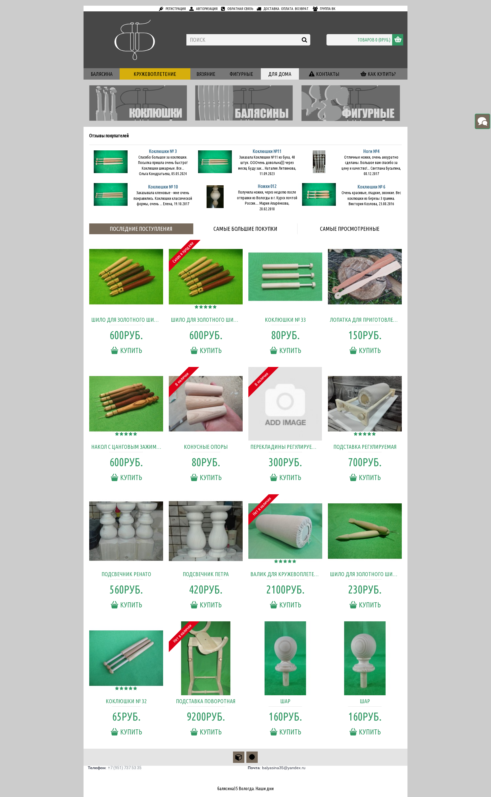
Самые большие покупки (245, 228)
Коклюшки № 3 (163, 151)
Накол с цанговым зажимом (127, 446)
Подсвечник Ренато (126, 574)
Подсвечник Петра (206, 574)
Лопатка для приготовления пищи (366, 319)
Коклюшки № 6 (371, 186)
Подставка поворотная (206, 701)
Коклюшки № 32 (126, 701)
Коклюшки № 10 (163, 186)
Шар (285, 701)
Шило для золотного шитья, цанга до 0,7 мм (207, 319)
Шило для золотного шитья (365, 574)
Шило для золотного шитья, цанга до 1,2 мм (127, 319)
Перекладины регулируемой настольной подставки (286, 446)
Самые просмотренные (349, 228)
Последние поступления (141, 228)
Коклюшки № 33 (285, 319)
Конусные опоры (206, 446)
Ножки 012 (267, 186)
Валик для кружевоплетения (286, 574)
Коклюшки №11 (267, 151)
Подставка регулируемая (365, 446)
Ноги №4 (371, 151)
